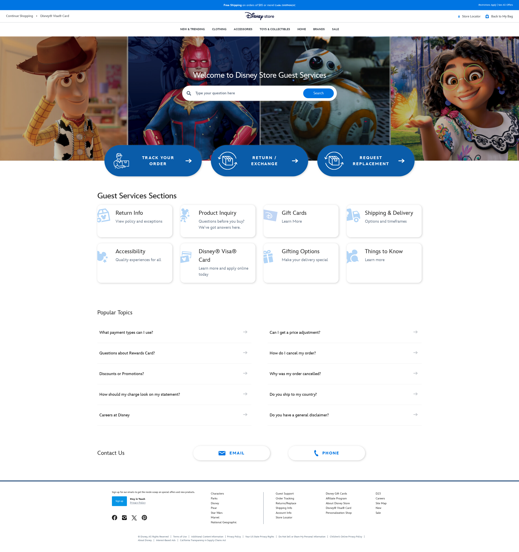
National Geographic (224, 522)
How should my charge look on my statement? (139, 394)
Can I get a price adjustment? (295, 332)
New (378, 508)
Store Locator (284, 517)
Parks (214, 498)
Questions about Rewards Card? (127, 353)
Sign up (119, 501)
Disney (215, 503)
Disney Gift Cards (336, 493)
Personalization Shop (339, 513)
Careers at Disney (114, 415)
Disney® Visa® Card (338, 508)
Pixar (214, 508)
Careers (380, 498)
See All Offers (505, 4)
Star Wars (217, 513)
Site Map (381, 503)
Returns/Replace (286, 503)
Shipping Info (284, 508)
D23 (378, 493)
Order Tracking (285, 498)
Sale (378, 513)
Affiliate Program (336, 498)
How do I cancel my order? (293, 353)
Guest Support (285, 493)
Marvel (215, 517)
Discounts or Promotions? (121, 373)
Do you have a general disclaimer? (299, 415)
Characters (217, 493)
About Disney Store (338, 503)
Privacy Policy (138, 502)
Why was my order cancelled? (295, 373)
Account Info (284, 513)
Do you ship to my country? (293, 394)
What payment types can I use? (126, 332)
